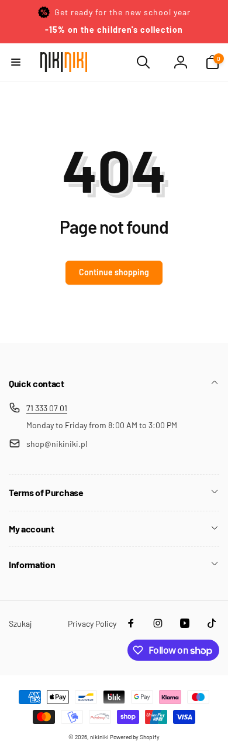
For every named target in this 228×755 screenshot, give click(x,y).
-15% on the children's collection (114, 30)
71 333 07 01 (46, 408)
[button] (16, 62)
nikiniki (99, 736)
